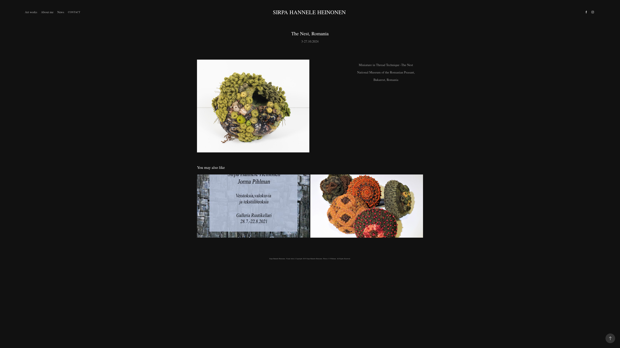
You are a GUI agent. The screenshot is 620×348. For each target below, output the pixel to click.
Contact (74, 12)
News (60, 12)
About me (47, 12)
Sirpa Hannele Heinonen (310, 12)
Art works (31, 12)
